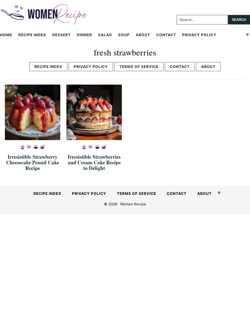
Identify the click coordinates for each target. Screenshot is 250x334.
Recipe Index (48, 66)
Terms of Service (138, 66)
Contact (180, 66)
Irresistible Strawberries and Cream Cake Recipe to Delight (94, 162)
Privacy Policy (91, 66)
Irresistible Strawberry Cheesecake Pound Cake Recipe (32, 162)
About (208, 66)
